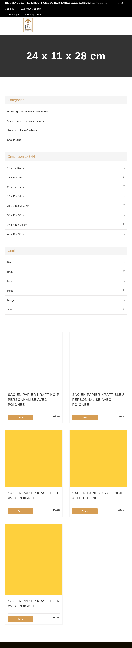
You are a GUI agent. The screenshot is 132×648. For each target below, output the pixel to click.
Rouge (11, 300)
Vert (9, 309)
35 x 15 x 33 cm (16, 215)
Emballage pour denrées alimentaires (28, 111)
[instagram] (14, 645)
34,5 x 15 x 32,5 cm (18, 205)
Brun (10, 271)
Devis (20, 417)
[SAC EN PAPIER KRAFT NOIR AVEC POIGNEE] (98, 458)
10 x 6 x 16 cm (15, 168)
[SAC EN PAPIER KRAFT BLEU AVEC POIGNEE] (33, 458)
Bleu (9, 262)
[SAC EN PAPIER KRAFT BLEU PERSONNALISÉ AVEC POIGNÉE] (98, 360)
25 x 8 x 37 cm (15, 186)
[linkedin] (25, 645)
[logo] (28, 18)
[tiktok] (20, 645)
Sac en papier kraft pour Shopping (26, 120)
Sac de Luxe (14, 139)
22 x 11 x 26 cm (16, 177)
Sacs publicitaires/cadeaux (22, 130)
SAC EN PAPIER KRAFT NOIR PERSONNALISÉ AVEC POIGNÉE (33, 399)
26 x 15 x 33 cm (16, 196)
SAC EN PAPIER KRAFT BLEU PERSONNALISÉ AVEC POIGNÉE (98, 399)
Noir (9, 281)
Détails (56, 416)
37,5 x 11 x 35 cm (17, 224)
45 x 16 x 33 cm (16, 234)
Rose (10, 290)
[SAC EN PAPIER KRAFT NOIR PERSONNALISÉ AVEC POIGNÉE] (33, 360)
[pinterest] (31, 645)
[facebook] (9, 645)
